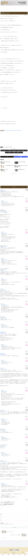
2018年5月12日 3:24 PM (4, 453)
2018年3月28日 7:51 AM (3, 190)
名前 (1, 514)
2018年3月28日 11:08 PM (3, 354)
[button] (18, 152)
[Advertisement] (14, 9)
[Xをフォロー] (7, 156)
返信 (26, 198)
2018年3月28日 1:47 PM (3, 269)
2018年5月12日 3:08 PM (4, 325)
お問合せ (14, 553)
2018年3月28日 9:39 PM (3, 317)
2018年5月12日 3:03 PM (4, 259)
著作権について (14, 552)
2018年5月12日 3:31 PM (4, 484)
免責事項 (23, 552)
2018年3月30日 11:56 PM (3, 461)
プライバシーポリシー (4, 552)
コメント (2, 505)
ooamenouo (2, 353)
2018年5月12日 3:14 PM (4, 345)
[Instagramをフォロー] (21, 156)
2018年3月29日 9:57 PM (3, 445)
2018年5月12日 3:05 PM (4, 279)
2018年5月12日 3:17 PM (4, 361)
